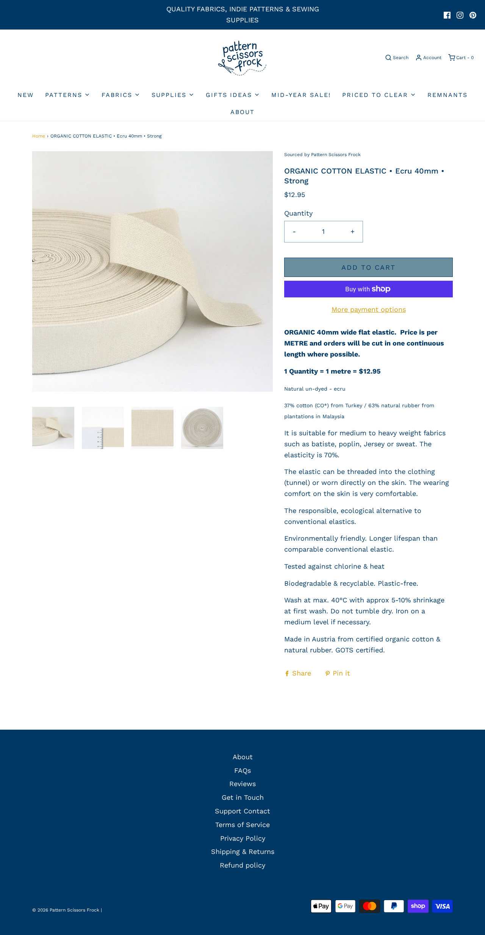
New (25, 95)
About (242, 112)
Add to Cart (368, 267)
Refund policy (242, 865)
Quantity (298, 213)
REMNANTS (447, 95)
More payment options (369, 309)
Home (38, 136)
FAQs (242, 770)
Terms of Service (242, 825)
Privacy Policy (242, 838)
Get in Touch (243, 797)
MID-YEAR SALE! (301, 95)
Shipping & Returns (242, 851)
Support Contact (242, 811)
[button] (53, 428)
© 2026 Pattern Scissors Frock (65, 910)
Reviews (242, 784)
